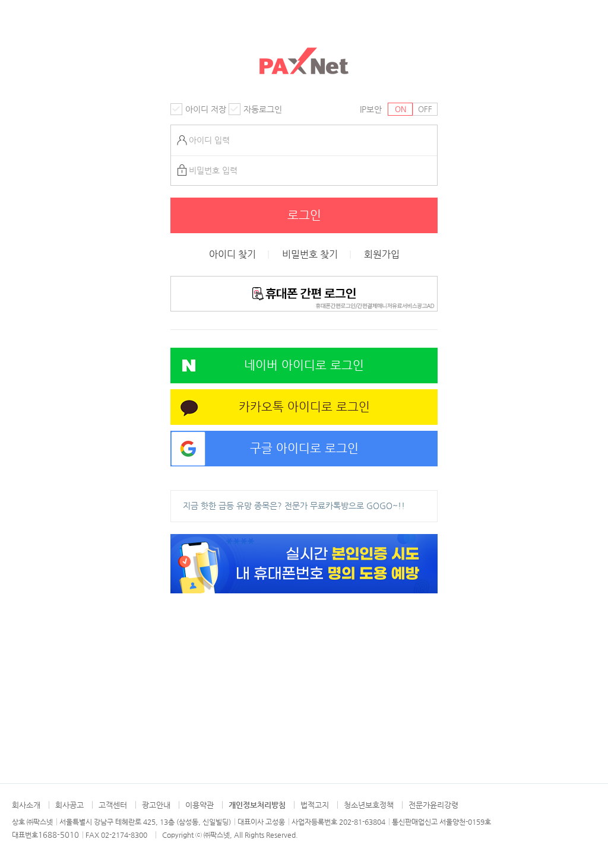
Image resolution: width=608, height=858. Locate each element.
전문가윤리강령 (433, 804)
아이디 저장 (205, 109)
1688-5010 (58, 834)
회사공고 (69, 804)
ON (400, 108)
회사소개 (26, 804)
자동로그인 (262, 109)
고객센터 (113, 804)
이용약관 (199, 804)
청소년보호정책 (369, 804)
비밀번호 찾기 (310, 254)
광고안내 (156, 804)
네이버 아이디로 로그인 (304, 365)
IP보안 (371, 109)
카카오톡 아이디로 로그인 (304, 407)
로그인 (304, 215)
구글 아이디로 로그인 (304, 448)
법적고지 (314, 804)
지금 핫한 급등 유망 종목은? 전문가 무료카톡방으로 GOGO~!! (294, 505)
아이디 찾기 (232, 254)
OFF (425, 108)
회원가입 (382, 254)
